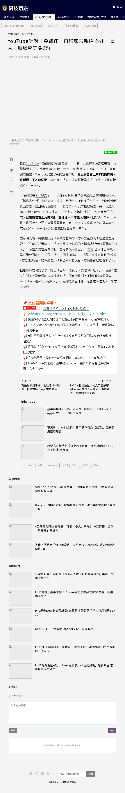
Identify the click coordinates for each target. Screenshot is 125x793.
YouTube (27, 465)
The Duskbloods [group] (13, 26)
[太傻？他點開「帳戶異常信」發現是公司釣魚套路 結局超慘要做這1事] (20, 550)
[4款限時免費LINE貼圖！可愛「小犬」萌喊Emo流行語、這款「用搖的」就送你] (20, 532)
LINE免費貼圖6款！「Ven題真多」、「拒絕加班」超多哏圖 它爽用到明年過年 (74, 667)
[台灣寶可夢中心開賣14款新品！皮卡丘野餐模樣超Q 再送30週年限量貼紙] (20, 579)
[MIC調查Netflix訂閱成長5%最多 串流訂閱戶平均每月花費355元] (20, 616)
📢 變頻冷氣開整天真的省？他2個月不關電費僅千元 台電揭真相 (66, 319)
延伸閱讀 (15, 479)
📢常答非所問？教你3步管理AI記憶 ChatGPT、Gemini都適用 (64, 357)
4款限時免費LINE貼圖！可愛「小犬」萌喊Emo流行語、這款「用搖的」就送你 (74, 528)
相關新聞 (15, 566)
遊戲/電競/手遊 (96, 17)
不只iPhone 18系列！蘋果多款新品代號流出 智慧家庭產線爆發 (80, 429)
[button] (118, 7)
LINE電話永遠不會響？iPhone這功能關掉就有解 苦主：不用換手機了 (74, 594)
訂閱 (65, 465)
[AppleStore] (53, 773)
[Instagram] (36, 773)
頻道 (95, 465)
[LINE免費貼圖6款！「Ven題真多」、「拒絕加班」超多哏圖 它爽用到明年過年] (20, 671)
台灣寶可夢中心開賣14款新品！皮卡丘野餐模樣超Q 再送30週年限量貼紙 (74, 576)
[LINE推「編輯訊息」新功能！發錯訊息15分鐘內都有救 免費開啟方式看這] (20, 652)
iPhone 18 (28, 401)
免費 (40, 465)
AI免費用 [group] (35, 26)
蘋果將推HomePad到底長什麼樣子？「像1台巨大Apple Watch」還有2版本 (79, 411)
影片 (75, 465)
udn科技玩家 (13, 33)
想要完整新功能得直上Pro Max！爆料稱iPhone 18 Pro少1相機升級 (80, 447)
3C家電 (78, 17)
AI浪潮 (114, 17)
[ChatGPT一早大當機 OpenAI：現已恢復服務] (20, 634)
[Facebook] (30, 773)
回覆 (112, 730)
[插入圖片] (104, 730)
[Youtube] (114, 7)
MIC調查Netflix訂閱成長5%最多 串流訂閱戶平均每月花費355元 (75, 612)
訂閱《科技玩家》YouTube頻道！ (66, 308)
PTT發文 (41, 195)
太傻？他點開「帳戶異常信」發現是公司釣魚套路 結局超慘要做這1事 (74, 546)
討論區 (13, 687)
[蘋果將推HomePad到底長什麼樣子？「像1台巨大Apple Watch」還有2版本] (32, 414)
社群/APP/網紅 (44, 17)
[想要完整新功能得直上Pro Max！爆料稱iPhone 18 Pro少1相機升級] (32, 451)
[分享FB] (11, 160)
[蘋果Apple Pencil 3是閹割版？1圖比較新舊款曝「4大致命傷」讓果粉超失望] (20, 492)
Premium (53, 465)
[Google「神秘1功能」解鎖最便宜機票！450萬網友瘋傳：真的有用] (20, 510)
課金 (85, 465)
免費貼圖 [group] (90, 26)
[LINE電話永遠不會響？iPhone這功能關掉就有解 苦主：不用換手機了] (20, 597)
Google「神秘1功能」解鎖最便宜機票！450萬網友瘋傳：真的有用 (75, 507)
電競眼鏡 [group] (52, 26)
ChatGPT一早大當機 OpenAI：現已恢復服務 (64, 629)
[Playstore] (48, 773)
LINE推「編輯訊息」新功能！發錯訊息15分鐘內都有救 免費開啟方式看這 (75, 649)
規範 (13, 730)
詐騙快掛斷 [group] (72, 26)
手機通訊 (24, 17)
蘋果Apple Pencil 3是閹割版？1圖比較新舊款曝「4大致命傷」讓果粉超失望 (75, 488)
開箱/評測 (63, 17)
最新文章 (9, 17)
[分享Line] (11, 170)
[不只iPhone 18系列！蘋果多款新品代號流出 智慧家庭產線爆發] (32, 433)
